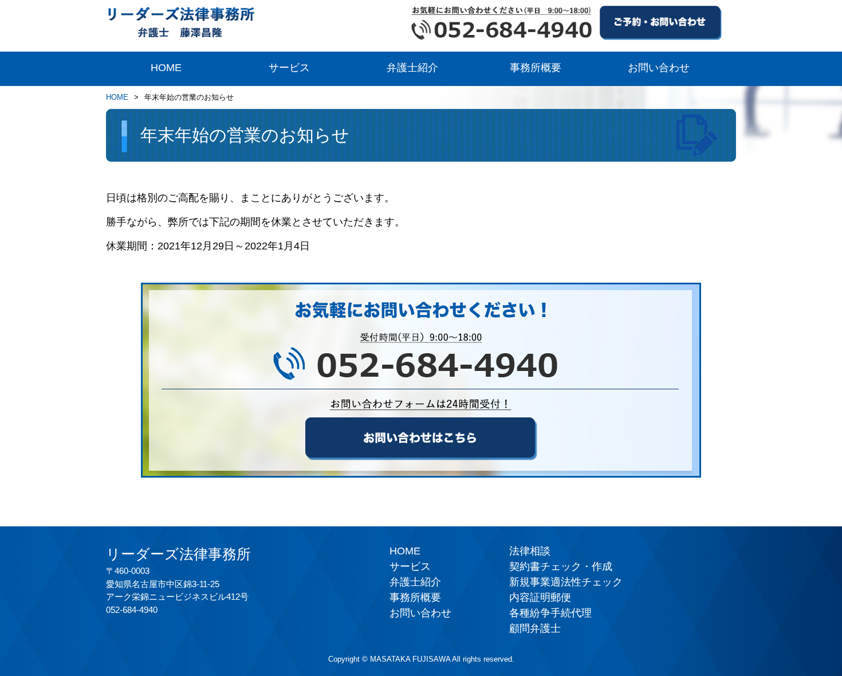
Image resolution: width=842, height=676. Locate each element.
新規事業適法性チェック (566, 582)
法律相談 (529, 551)
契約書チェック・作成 (560, 566)
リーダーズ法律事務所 (178, 554)
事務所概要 (535, 67)
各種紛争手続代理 (550, 613)
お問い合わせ (659, 67)
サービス (289, 67)
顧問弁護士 (535, 628)
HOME (166, 67)
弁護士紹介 (412, 67)
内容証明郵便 (540, 597)
